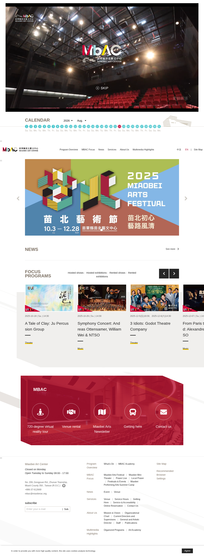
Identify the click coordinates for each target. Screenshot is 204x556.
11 (71, 126)
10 (66, 126)
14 (84, 126)
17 (97, 126)
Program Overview (69, 149)
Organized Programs (114, 530)
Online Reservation (113, 506)
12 (75, 126)
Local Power (137, 478)
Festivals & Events (117, 481)
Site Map (198, 149)
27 (142, 126)
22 (119, 126)
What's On (109, 464)
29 (150, 126)
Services (112, 149)
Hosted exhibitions (96, 272)
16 (93, 126)
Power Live (121, 478)
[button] (18, 198)
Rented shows (117, 272)
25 (132, 126)
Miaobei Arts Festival (114, 475)
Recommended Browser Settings (165, 475)
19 (106, 126)
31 (159, 126)
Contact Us (132, 506)
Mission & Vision (112, 513)
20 (111, 126)
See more (171, 249)
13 (80, 126)
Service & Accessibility (124, 502)
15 (88, 126)
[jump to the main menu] (102, 88)
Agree (187, 551)
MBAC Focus (88, 149)
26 (137, 126)
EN (186, 149)
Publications (131, 523)
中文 (179, 149)
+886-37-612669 (33, 489)
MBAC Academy (126, 464)
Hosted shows (76, 272)
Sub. (66, 509)
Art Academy (135, 530)
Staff (118, 523)
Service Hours (122, 499)
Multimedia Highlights (143, 149)
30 (154, 126)
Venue (117, 492)
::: (1, 141)
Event (106, 492)
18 (101, 126)
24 (128, 126)
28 (146, 126)
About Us (124, 149)
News (101, 149)
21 (115, 126)
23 (124, 126)
